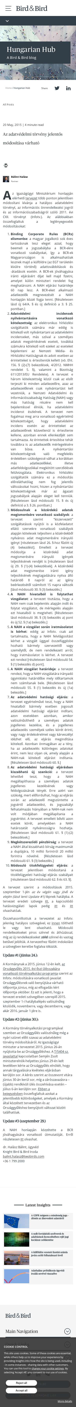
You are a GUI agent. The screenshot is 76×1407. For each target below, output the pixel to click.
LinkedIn (68, 88)
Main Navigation (21, 1331)
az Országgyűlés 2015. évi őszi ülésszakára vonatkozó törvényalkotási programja (34, 969)
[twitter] (15, 166)
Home (8, 88)
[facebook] (33, 166)
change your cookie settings (48, 1368)
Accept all (21, 1390)
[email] (5, 166)
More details (65, 1401)
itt (46, 901)
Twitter (57, 88)
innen (56, 923)
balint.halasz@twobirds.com (23, 1156)
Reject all (21, 1382)
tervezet (31, 198)
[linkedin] (24, 166)
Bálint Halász (19, 177)
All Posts (8, 104)
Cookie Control (16, 1347)
